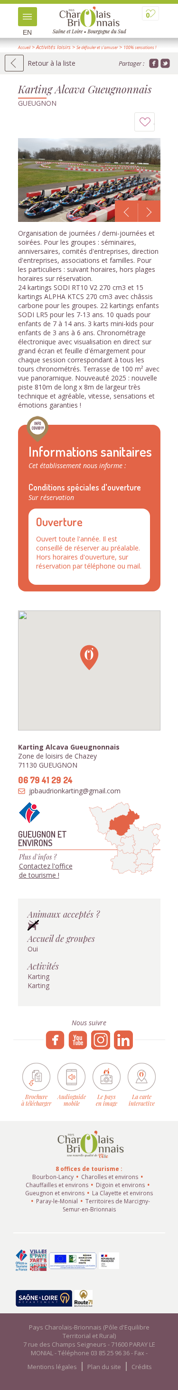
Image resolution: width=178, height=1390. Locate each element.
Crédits (141, 1366)
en (27, 32)
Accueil (24, 47)
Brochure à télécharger (36, 1100)
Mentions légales (52, 1366)
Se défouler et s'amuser (97, 47)
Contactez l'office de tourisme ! (46, 870)
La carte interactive (142, 1100)
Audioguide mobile (71, 1100)
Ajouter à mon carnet (154, 124)
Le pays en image (106, 1100)
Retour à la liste (51, 63)
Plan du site (104, 1366)
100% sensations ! (139, 47)
